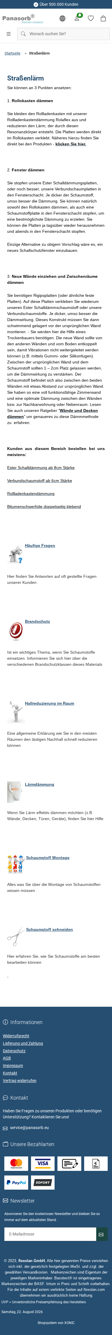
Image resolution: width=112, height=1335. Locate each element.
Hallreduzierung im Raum (49, 703)
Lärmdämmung (39, 784)
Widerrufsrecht (16, 1036)
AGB (7, 1058)
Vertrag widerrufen (19, 1080)
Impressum (13, 1065)
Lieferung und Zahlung (23, 1043)
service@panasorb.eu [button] (29, 1127)
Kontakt (10, 1073)
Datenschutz (14, 1051)
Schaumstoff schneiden (49, 929)
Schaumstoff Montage (47, 857)
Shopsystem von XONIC (56, 1323)
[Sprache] (62, 18)
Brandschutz (37, 621)
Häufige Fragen (40, 545)
